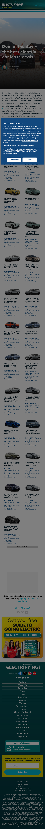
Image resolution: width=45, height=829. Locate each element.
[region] (22, 141)
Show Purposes (14, 159)
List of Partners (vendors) (10, 153)
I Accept (29, 159)
